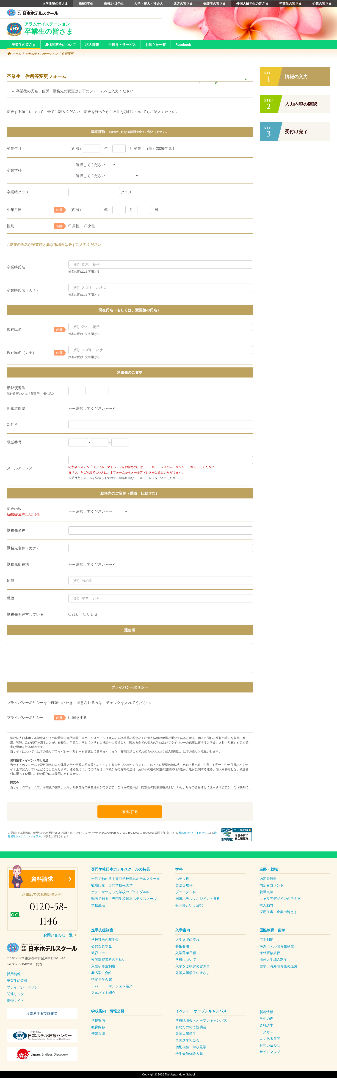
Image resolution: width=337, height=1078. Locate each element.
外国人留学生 (185, 1034)
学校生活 (98, 905)
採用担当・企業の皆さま (278, 912)
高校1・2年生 (114, 3)
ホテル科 (182, 879)
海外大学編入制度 (273, 959)
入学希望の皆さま (55, 3)
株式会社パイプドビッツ (193, 832)
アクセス (266, 1032)
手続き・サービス (122, 45)
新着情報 (266, 1012)
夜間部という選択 (189, 905)
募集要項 (182, 946)
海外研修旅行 (270, 953)
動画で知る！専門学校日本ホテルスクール (124, 898)
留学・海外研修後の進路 (278, 966)
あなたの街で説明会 (190, 1027)
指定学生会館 (101, 979)
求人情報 (92, 45)
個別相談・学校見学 (190, 1047)
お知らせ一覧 (155, 45)
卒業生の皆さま (290, 3)
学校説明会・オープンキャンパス (201, 1020)
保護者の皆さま (214, 3)
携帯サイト (15, 1000)
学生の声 (266, 1019)
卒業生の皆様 (17, 980)
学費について (185, 959)
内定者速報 (268, 879)
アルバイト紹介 (103, 993)
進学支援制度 (102, 930)
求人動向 (266, 905)
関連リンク (15, 994)
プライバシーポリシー (24, 987)
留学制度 (266, 939)
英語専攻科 (184, 885)
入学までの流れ (187, 939)
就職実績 (266, 892)
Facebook (183, 45)
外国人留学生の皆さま (252, 3)
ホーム (16, 53)
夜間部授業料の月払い (108, 959)
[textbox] (42, 961)
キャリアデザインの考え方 (280, 898)
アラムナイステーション (41, 53)
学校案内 (98, 1020)
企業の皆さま (322, 3)
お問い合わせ (270, 1045)
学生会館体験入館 (189, 1054)
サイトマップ (270, 1052)
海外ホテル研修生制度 (277, 946)
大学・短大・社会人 (148, 3)
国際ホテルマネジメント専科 (197, 898)
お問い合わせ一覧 (58, 935)
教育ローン (99, 953)
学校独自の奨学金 (105, 939)
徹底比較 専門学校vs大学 (112, 885)
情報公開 (98, 1034)
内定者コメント (272, 885)
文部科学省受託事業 (42, 1013)
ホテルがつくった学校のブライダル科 (120, 892)
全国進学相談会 (187, 1040)
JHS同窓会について (60, 45)
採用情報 (14, 974)
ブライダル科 (185, 892)
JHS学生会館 (101, 973)
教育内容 (98, 1027)
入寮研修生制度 (103, 966)
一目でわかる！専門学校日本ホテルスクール (125, 879)
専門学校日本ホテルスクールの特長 (120, 869)
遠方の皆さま (183, 3)
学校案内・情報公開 (107, 1011)
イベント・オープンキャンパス (201, 1011)
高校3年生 (86, 3)
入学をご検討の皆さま (192, 966)
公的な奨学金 (101, 946)
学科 (179, 869)
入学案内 (182, 930)
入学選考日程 (185, 953)
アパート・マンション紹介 (112, 986)
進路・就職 (269, 869)
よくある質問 (270, 1038)
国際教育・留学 (272, 930)
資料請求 (42, 879)
